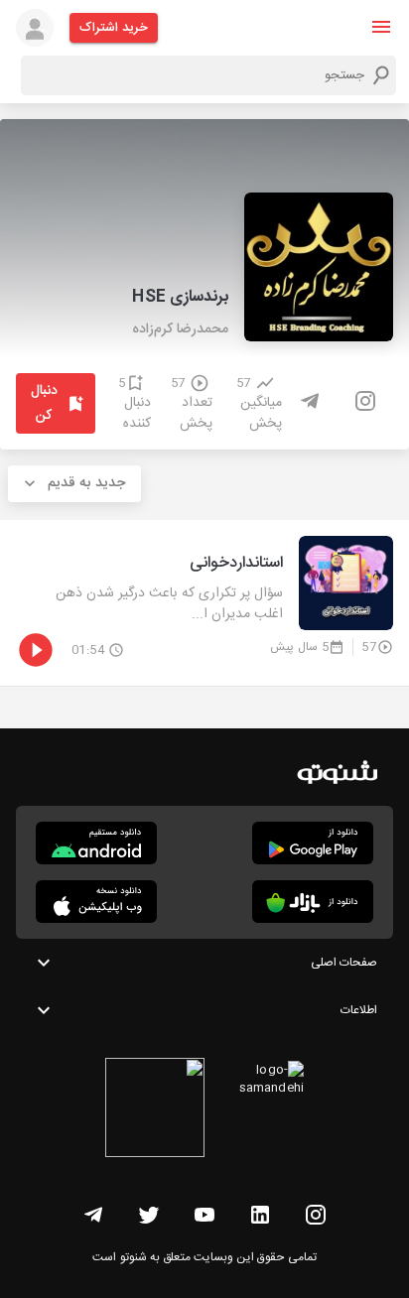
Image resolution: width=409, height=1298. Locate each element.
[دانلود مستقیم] (96, 843)
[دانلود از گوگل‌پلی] (312, 843)
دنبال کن (44, 403)
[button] (381, 27)
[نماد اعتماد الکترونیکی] (154, 1110)
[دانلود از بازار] (312, 901)
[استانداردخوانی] (204, 603)
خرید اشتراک (113, 28)
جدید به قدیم (86, 483)
